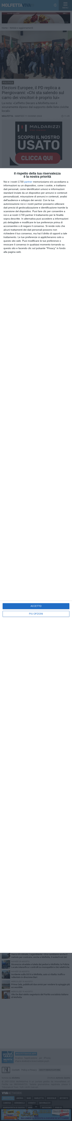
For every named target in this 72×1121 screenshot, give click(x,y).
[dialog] (36, 560)
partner (28, 181)
